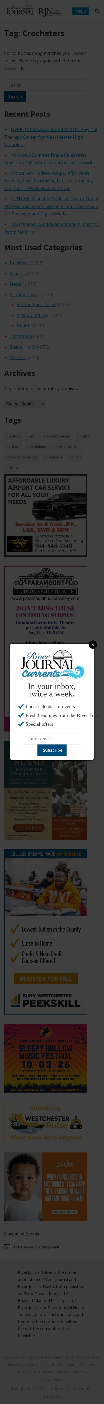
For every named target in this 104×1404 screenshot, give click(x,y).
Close (93, 644)
